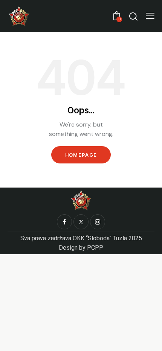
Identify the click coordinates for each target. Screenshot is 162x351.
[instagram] (97, 221)
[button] (150, 15)
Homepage (81, 155)
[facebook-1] (64, 221)
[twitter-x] (81, 221)
